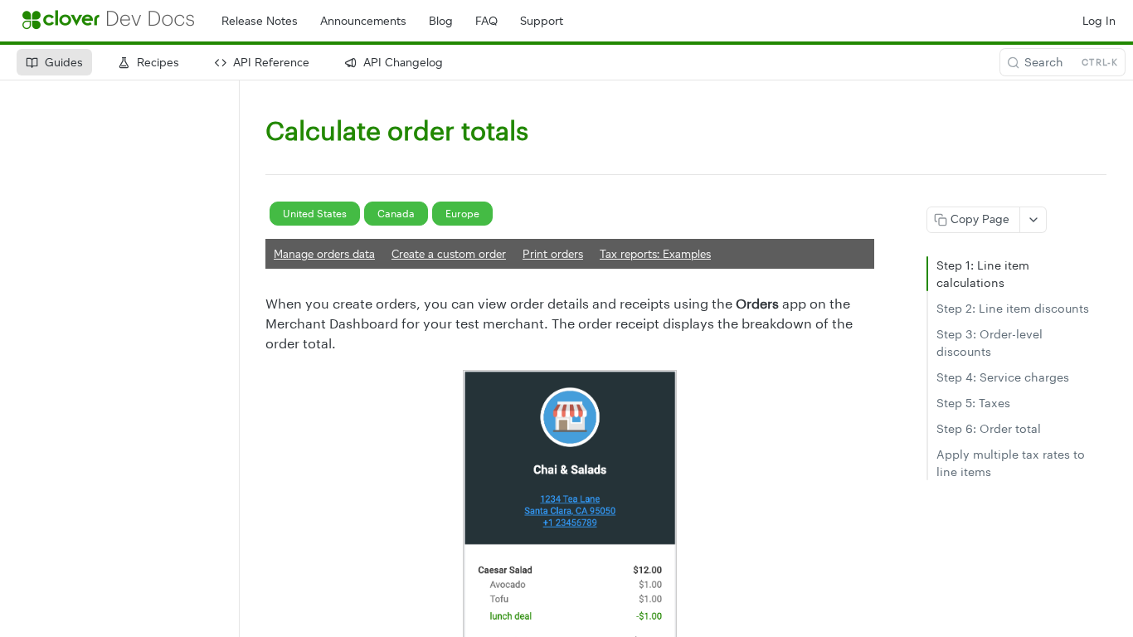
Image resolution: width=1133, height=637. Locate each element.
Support (541, 21)
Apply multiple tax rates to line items (1010, 463)
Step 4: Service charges (1002, 377)
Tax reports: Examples (655, 253)
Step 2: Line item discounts (1012, 308)
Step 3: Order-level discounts (989, 342)
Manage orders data (324, 253)
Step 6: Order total (988, 428)
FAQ (486, 21)
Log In (1099, 21)
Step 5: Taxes (973, 403)
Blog (441, 21)
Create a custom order (448, 253)
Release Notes (259, 21)
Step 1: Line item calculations (982, 273)
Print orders (553, 253)
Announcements (363, 21)
